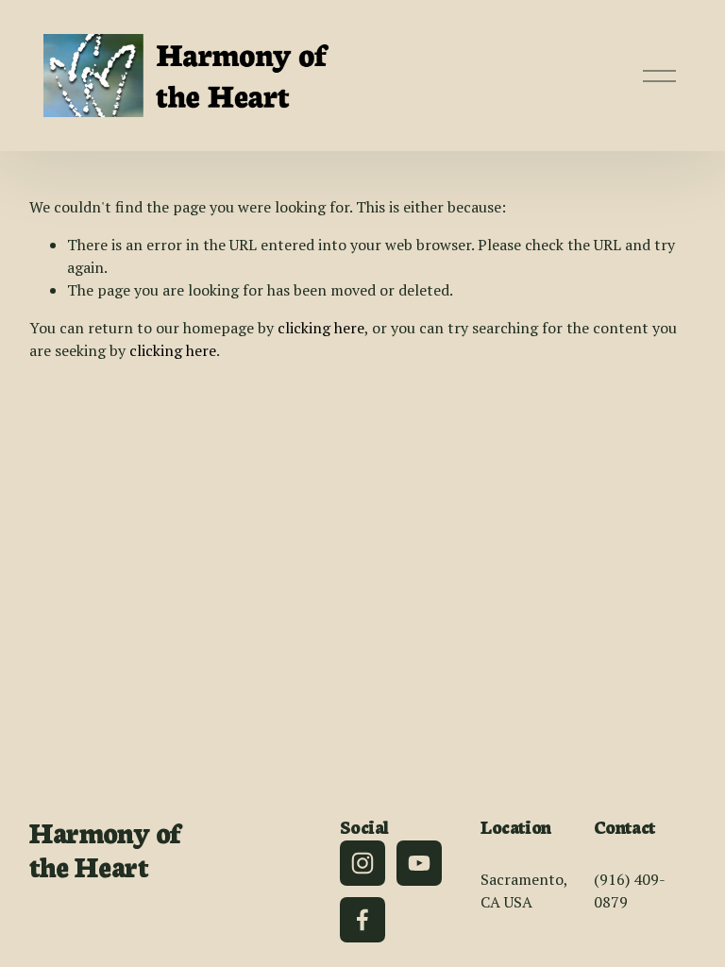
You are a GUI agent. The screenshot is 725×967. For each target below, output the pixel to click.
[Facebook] (362, 919)
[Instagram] (362, 863)
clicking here (321, 327)
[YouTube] (419, 863)
